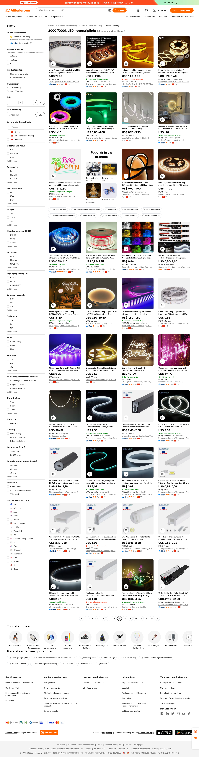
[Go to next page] (157, 618)
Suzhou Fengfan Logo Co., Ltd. (171, 140)
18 (152, 618)
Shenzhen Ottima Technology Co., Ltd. (174, 605)
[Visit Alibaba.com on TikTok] (189, 713)
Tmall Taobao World (86, 745)
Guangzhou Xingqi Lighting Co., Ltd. (137, 267)
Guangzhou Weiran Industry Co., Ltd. (173, 82)
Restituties (126, 698)
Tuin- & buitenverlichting (91, 26)
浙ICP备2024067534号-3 (168, 753)
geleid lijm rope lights (20, 658)
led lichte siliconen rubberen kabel (87, 210)
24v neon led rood (59, 210)
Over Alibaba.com (13, 677)
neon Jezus (69, 664)
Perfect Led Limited (57, 436)
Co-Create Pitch (12, 688)
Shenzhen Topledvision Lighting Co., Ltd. (101, 84)
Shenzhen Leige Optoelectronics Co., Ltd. (65, 140)
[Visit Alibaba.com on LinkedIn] (167, 713)
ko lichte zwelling (129, 658)
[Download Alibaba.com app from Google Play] (184, 732)
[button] (109, 10)
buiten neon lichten (153, 210)
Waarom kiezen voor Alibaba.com (19, 683)
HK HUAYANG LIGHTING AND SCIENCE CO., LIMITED (138, 84)
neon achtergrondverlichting (46, 664)
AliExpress (61, 745)
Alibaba (51, 26)
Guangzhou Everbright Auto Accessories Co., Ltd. (174, 267)
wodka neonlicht (131, 216)
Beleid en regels (51, 711)
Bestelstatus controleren (170, 693)
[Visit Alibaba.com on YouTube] (183, 713)
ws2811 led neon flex (152, 216)
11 (141, 618)
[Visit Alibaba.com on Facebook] (162, 713)
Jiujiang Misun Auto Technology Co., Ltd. (65, 82)
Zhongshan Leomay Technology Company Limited (101, 438)
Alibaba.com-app (146, 732)
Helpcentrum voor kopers (132, 683)
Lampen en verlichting (67, 26)
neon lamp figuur (89, 658)
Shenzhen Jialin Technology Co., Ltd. (173, 323)
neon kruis (112, 210)
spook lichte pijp (89, 216)
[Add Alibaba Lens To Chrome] (49, 732)
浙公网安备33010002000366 (143, 753)
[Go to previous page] (81, 618)
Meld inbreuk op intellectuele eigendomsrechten (134, 704)
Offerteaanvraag (90, 688)
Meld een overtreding (131, 711)
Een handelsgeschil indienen (134, 693)
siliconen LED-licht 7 (19, 664)
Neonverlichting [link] (112, 26)
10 (136, 618)
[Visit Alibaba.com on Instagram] (178, 713)
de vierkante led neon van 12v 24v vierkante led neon (55, 658)
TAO (120, 745)
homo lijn (103, 664)
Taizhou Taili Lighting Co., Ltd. (134, 607)
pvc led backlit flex (131, 210)
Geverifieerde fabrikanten (94, 683)
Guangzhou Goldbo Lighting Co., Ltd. (64, 269)
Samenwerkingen (167, 703)
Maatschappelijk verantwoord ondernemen (17, 694)
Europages (138, 745)
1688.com (72, 745)
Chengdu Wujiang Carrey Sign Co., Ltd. (138, 382)
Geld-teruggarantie (52, 688)
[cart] (147, 11)
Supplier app (108, 732)
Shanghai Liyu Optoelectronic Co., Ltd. (65, 325)
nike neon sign (109, 658)
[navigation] (26, 322)
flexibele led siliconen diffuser (64, 216)
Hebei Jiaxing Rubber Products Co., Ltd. (65, 196)
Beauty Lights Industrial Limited (135, 138)
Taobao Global (111, 745)
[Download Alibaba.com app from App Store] (164, 732)
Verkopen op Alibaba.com (171, 683)
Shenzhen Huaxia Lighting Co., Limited (101, 323)
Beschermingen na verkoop (55, 698)
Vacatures (9, 701)
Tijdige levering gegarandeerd (56, 693)
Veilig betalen (49, 683)
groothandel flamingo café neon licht (157, 658)
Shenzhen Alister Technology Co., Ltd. (138, 325)
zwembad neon (86, 664)
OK (40, 102)
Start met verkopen (168, 688)
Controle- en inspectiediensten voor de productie (60, 704)
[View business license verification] (124, 753)
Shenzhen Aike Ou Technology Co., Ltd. (101, 138)
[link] (195, 731)
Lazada (99, 745)
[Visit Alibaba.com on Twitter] (172, 713)
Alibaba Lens (11, 732)
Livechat (125, 688)
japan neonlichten (110, 216)
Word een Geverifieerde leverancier (175, 698)
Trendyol (128, 745)
